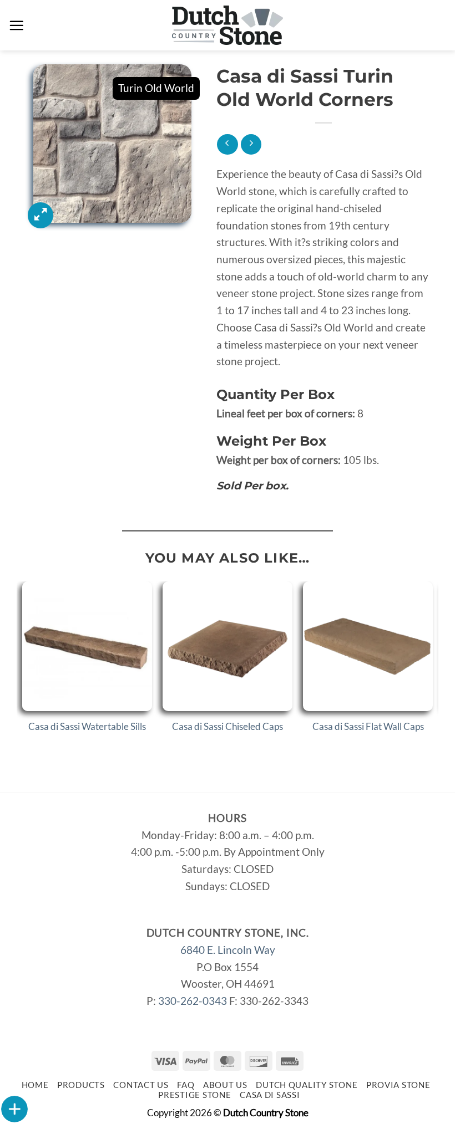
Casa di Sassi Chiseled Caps (227, 726)
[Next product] (227, 144)
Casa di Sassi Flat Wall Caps (368, 726)
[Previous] (22, 669)
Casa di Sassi (270, 1095)
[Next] (432, 669)
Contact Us (140, 1085)
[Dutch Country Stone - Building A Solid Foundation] (228, 25)
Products (81, 1085)
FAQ (185, 1085)
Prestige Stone (194, 1095)
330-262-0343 (192, 1000)
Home (35, 1085)
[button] (16, 25)
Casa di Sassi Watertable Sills (87, 726)
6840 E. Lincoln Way (227, 949)
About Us (225, 1085)
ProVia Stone (398, 1085)
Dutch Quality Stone (306, 1085)
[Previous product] (251, 144)
